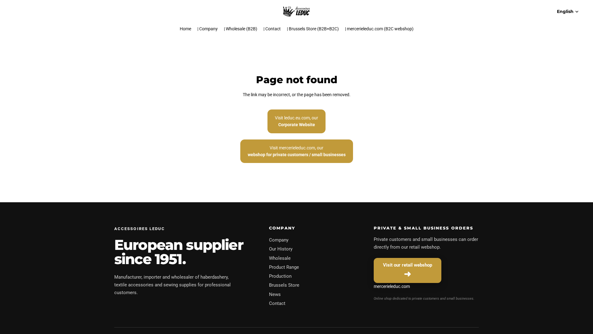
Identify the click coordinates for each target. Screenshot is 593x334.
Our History (280, 249)
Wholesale (280, 258)
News (275, 294)
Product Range (284, 267)
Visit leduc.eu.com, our (296, 121)
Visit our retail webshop (407, 265)
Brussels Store (284, 285)
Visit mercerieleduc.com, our (297, 151)
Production (280, 276)
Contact (277, 303)
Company (278, 240)
